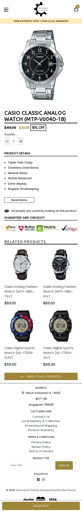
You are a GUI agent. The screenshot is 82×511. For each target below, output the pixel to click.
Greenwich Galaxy (27, 490)
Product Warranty (41, 430)
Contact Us (41, 416)
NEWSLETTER (41, 458)
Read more (19, 200)
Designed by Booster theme (58, 490)
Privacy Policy (41, 442)
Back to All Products (44, 376)
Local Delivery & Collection (41, 421)
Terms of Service (41, 451)
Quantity (9, 134)
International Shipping (41, 425)
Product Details (17, 153)
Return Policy (41, 447)
